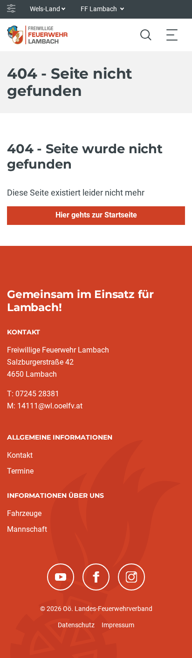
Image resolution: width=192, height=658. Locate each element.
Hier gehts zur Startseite (96, 214)
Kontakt (20, 455)
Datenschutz (76, 625)
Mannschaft (27, 529)
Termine (20, 471)
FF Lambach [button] (99, 9)
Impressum (118, 625)
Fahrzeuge (24, 513)
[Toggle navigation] (172, 35)
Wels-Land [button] (45, 9)
